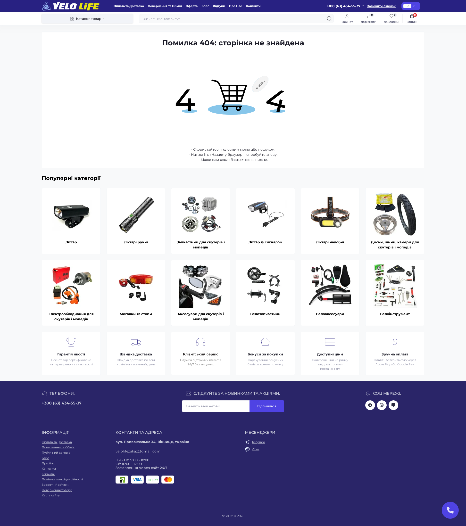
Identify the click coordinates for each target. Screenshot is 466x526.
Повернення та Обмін (165, 6)
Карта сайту (51, 495)
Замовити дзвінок (381, 6)
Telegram (258, 442)
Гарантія (48, 474)
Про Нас (235, 6)
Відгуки (219, 6)
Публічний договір (56, 452)
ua (407, 6)
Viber (255, 449)
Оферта (192, 6)
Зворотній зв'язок (55, 484)
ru (414, 6)
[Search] (329, 18)
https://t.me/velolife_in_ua (370, 405)
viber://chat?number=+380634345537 (382, 405)
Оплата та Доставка (129, 6)
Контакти (253, 6)
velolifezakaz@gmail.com (138, 451)
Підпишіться (266, 406)
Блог (205, 6)
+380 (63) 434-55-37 (62, 403)
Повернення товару (57, 490)
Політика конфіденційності (62, 479)
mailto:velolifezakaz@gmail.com (393, 405)
